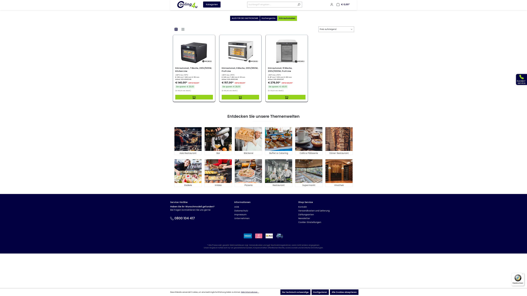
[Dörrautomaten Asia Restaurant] (188, 139)
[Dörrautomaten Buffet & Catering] (278, 139)
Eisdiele (188, 185)
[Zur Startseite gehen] (187, 4)
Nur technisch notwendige (295, 292)
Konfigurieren (320, 292)
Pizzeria (248, 185)
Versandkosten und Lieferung (314, 210)
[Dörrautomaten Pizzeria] (248, 171)
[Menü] (522, 274)
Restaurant (279, 185)
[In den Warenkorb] (194, 97)
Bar (218, 153)
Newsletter (304, 218)
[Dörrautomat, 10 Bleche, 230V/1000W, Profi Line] (286, 51)
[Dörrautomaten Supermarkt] (308, 171)
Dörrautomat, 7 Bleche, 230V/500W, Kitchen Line (193, 69)
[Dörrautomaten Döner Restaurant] (339, 139)
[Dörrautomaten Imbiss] (218, 171)
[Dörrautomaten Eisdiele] (188, 171)
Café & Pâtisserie (309, 153)
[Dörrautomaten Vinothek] (339, 171)
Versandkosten (256, 245)
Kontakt (302, 206)
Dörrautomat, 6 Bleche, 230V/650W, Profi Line (240, 69)
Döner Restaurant (339, 153)
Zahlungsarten (306, 214)
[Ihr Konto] (332, 4)
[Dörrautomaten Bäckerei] (248, 139)
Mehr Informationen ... (250, 292)
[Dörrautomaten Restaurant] (278, 171)
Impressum (240, 214)
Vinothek (339, 185)
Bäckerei (248, 153)
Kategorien (212, 4)
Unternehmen (242, 218)
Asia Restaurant (188, 153)
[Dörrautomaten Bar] (218, 139)
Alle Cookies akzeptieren (344, 292)
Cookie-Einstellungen (309, 222)
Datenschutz (241, 210)
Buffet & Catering (278, 153)
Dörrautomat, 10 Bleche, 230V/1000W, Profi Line (280, 69)
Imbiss (218, 185)
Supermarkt (308, 185)
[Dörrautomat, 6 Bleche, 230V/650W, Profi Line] (240, 51)
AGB (236, 206)
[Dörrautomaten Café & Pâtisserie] (308, 139)
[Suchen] (299, 4)
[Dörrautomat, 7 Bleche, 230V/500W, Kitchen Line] (194, 51)
